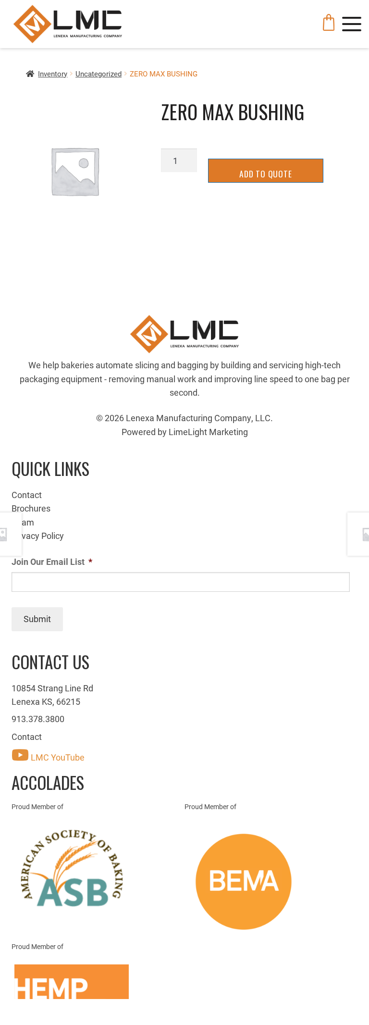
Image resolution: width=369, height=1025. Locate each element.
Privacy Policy (38, 535)
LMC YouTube (57, 757)
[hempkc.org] (98, 982)
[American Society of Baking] (98, 868)
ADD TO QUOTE (265, 173)
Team (23, 522)
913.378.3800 (38, 719)
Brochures (31, 508)
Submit (37, 619)
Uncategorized (98, 73)
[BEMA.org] (270, 882)
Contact (27, 494)
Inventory (52, 73)
